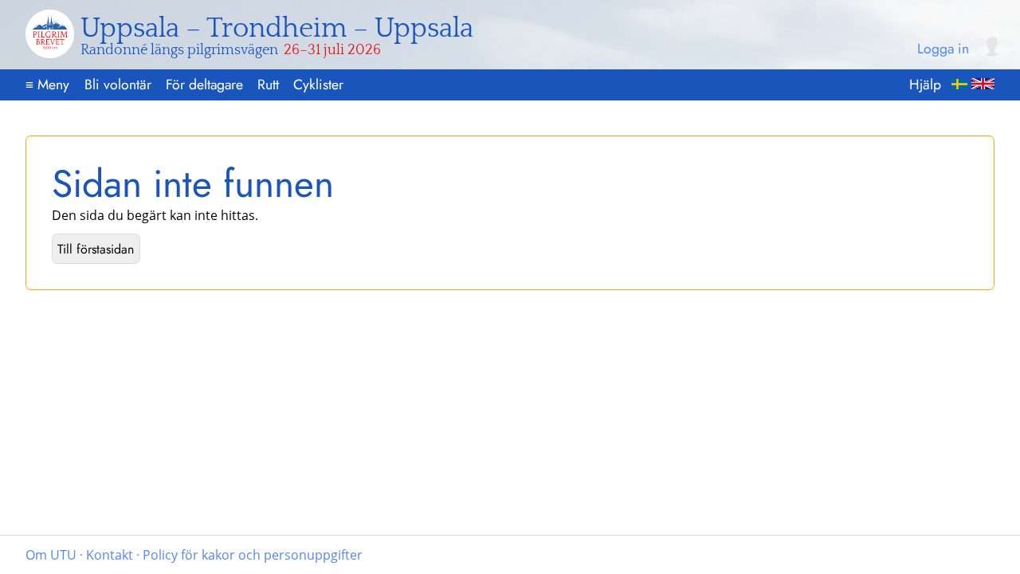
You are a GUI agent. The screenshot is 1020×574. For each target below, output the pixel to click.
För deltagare (204, 84)
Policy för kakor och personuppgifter (253, 555)
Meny (47, 84)
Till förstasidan (95, 249)
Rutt (268, 84)
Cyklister (318, 84)
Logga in (943, 49)
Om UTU (51, 555)
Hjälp (925, 84)
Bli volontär (117, 84)
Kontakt (109, 555)
